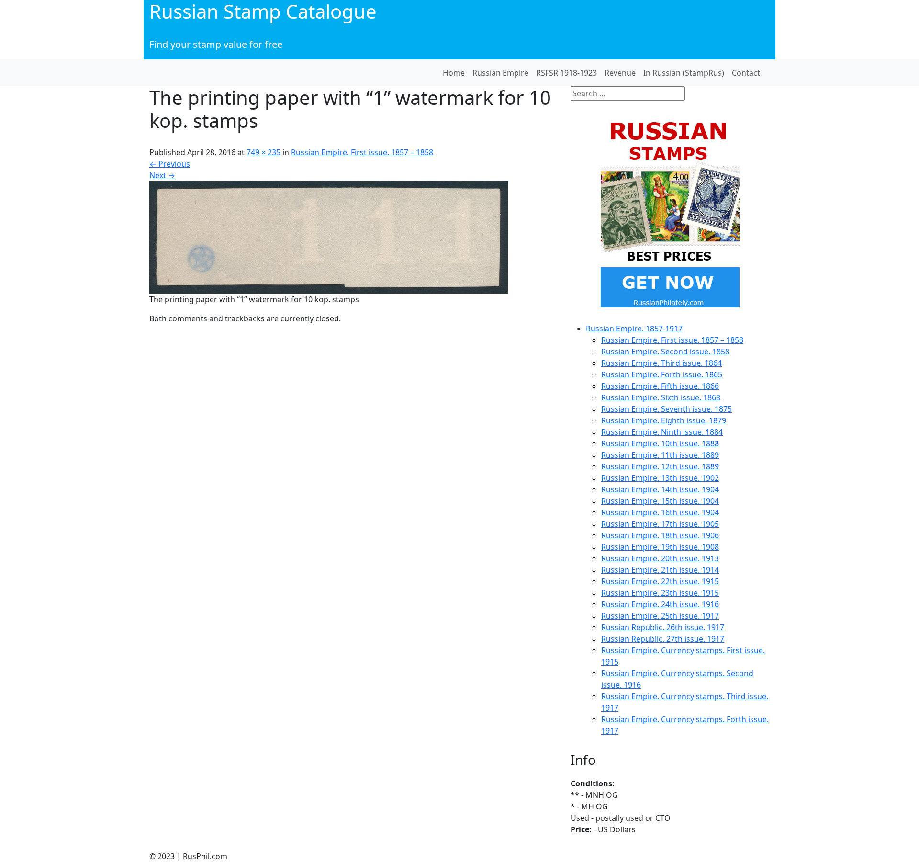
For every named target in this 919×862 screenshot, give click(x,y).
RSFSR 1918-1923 (566, 73)
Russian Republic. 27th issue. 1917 (662, 639)
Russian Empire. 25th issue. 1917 (660, 616)
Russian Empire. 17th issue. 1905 (660, 524)
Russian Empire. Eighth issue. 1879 (663, 420)
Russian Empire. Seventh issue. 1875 (666, 409)
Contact (746, 73)
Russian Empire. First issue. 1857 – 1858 (362, 152)
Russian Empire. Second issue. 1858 (665, 351)
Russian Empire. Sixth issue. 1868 (660, 397)
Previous (169, 164)
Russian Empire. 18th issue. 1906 (660, 535)
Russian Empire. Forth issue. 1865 (661, 374)
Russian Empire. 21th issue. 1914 (660, 570)
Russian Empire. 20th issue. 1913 (660, 558)
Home (454, 73)
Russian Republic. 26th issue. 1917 (662, 627)
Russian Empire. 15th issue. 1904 (660, 501)
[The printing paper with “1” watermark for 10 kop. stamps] (328, 236)
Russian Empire (500, 73)
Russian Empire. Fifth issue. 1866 (660, 386)
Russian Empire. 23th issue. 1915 (660, 593)
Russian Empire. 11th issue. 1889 (660, 455)
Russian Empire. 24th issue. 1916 (660, 604)
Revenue (620, 73)
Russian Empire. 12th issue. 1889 (660, 466)
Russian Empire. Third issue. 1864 (661, 363)
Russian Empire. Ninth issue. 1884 (662, 432)
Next (162, 175)
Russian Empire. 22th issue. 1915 (660, 581)
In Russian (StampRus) (683, 73)
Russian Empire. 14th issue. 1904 (660, 489)
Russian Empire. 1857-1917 (634, 328)
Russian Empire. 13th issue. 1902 (660, 478)
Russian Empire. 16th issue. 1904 (660, 512)
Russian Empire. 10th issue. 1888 (660, 443)
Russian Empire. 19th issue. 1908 (660, 547)
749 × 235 (263, 152)
